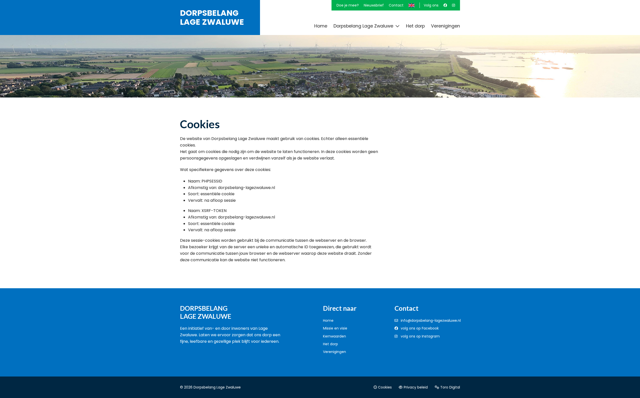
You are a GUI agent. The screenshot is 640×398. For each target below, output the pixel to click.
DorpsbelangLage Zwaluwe (212, 17)
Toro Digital (449, 387)
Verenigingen (334, 351)
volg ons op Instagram (420, 336)
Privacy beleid (415, 387)
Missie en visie (335, 328)
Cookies (384, 387)
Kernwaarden (334, 336)
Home (328, 320)
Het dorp (330, 344)
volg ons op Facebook (420, 328)
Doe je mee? (347, 5)
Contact (396, 5)
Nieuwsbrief (374, 5)
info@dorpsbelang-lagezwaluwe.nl (431, 320)
